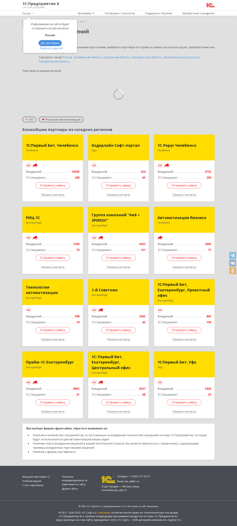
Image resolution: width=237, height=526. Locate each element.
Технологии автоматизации (42, 290)
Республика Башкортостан (181, 57)
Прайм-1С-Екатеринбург (50, 362)
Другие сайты (70, 488)
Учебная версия (31, 481)
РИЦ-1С (33, 217)
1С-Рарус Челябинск (177, 145)
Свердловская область (54, 61)
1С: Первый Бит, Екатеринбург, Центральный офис (111, 362)
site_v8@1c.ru (131, 481)
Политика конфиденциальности (74, 478)
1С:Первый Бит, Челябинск (52, 145)
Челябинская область (87, 57)
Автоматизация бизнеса (182, 217)
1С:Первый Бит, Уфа (177, 362)
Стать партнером (32, 485)
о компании (102, 512)
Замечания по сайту (74, 484)
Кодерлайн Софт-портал (116, 145)
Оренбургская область (147, 57)
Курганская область (117, 57)
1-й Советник (105, 290)
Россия (67, 57)
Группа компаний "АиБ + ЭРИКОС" (116, 217)
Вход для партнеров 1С (36, 476)
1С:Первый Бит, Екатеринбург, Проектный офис (184, 290)
